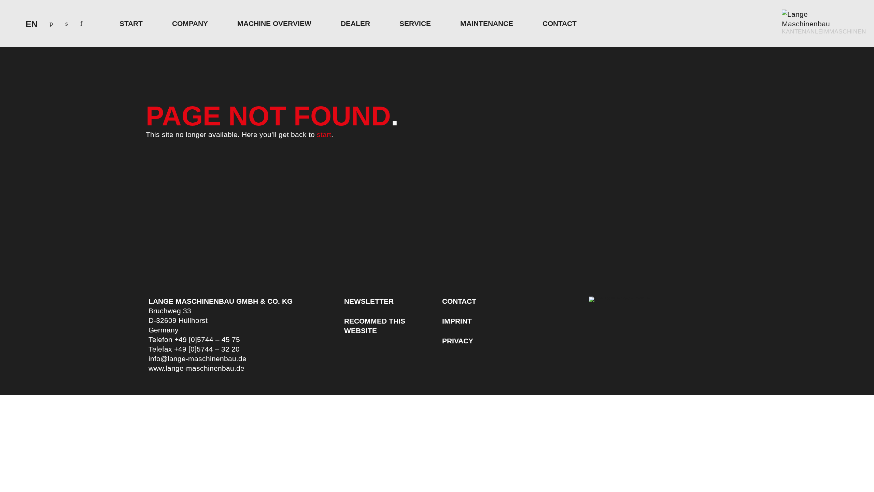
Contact (459, 301)
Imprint (457, 321)
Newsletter (369, 301)
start (324, 134)
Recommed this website (374, 325)
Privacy (457, 341)
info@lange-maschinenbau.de (197, 359)
